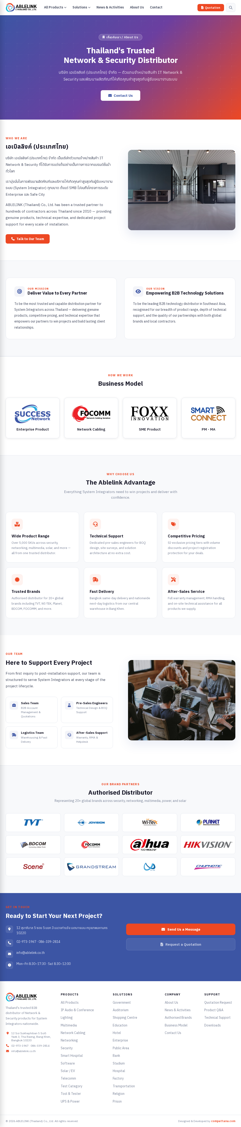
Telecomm (68, 1078)
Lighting (67, 1017)
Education (120, 1025)
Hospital (119, 1071)
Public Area (121, 1048)
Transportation (124, 1086)
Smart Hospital (72, 1055)
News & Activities (178, 1010)
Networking (69, 1040)
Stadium (119, 1063)
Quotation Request (218, 1002)
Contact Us (123, 95)
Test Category (71, 1086)
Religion (119, 1094)
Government (122, 1002)
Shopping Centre (125, 1017)
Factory (118, 1078)
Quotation (212, 8)
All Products (70, 1002)
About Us (171, 1002)
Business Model (176, 1025)
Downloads (212, 1025)
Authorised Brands (178, 1017)
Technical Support (217, 1017)
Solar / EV (68, 1071)
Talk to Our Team (30, 239)
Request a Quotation (183, 944)
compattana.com (223, 1121)
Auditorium (121, 1010)
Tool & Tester (71, 1094)
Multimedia (69, 1025)
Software (68, 1063)
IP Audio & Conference (77, 1010)
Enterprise (120, 1040)
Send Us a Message (183, 929)
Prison (117, 1101)
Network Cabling (73, 1033)
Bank (116, 1055)
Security (67, 1048)
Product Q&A (213, 1010)
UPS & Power (70, 1101)
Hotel (117, 1033)
